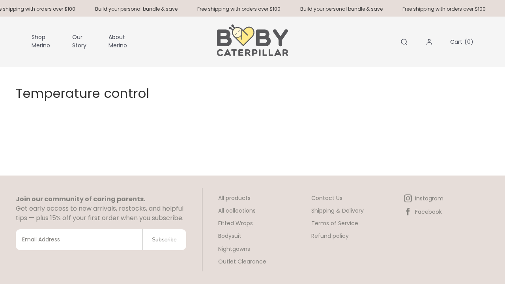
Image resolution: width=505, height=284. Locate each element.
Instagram (429, 198)
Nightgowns (234, 249)
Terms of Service (334, 223)
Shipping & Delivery (337, 211)
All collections (237, 211)
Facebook (428, 212)
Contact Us (326, 198)
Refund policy (330, 236)
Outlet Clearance (242, 261)
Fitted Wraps (235, 223)
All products (234, 198)
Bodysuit (229, 236)
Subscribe (164, 239)
